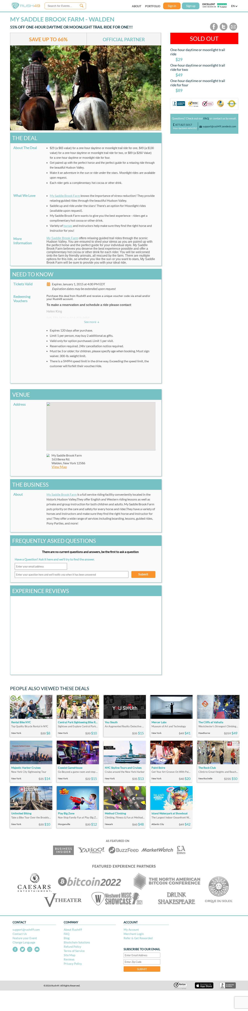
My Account (131, 929)
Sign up (190, 6)
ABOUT (136, 6)
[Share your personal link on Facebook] (214, 29)
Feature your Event (25, 938)
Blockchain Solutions (77, 942)
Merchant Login (134, 934)
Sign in (172, 6)
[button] (101, 424)
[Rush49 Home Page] (26, 8)
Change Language (24, 942)
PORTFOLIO (152, 6)
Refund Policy (72, 946)
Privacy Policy (73, 963)
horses (67, 225)
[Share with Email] (233, 29)
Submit (143, 574)
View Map (59, 467)
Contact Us (20, 934)
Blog (67, 938)
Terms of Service (74, 951)
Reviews (69, 959)
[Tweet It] (223, 29)
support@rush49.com (26, 929)
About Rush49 (73, 929)
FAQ (206, 118)
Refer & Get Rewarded (138, 938)
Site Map (69, 955)
